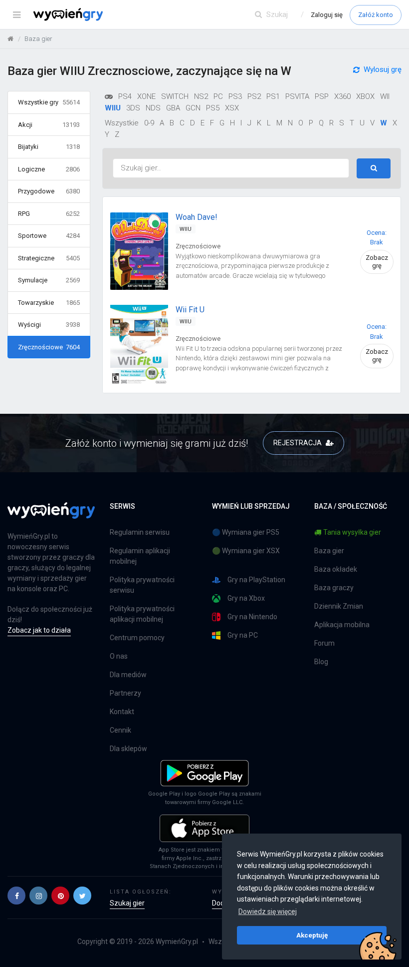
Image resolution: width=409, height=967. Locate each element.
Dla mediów (128, 675)
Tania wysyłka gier (352, 532)
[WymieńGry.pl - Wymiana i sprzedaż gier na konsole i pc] (68, 12)
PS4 (125, 96)
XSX (232, 107)
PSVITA (297, 96)
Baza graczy (334, 588)
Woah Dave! (196, 217)
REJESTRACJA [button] (298, 443)
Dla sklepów (128, 749)
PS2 (254, 96)
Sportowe (49, 235)
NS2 (201, 96)
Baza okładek (335, 569)
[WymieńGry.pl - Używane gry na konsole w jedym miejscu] (51, 516)
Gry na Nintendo (252, 617)
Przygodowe (49, 191)
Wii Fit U (190, 309)
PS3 (235, 96)
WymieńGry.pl (177, 942)
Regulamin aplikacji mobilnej (140, 556)
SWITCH (175, 96)
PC (218, 96)
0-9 (149, 122)
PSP (322, 96)
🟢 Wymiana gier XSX (246, 551)
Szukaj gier (127, 903)
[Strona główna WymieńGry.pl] (10, 38)
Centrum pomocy (137, 638)
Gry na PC (242, 635)
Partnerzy (125, 693)
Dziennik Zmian (338, 606)
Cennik (120, 730)
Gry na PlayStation (256, 580)
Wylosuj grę (383, 69)
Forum (324, 643)
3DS (133, 107)
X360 (342, 96)
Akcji (49, 124)
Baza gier (329, 551)
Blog (321, 662)
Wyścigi (49, 324)
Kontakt (122, 712)
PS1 (273, 96)
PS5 (212, 107)
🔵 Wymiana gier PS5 (245, 532)
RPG (49, 213)
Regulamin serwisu (140, 532)
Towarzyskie (49, 302)
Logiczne (49, 169)
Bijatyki (49, 146)
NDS (153, 107)
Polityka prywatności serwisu (142, 585)
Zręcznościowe (49, 347)
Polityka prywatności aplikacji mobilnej (142, 614)
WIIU (113, 107)
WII (385, 96)
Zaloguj (327, 14)
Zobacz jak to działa (39, 630)
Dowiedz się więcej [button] (267, 912)
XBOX (365, 96)
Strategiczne (49, 258)
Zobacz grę (377, 261)
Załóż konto (375, 14)
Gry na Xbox (246, 598)
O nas (119, 656)
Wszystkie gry (49, 102)
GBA (173, 107)
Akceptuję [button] (312, 935)
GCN (193, 107)
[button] (16, 896)
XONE (146, 96)
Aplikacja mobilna (342, 625)
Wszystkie (122, 122)
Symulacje (49, 280)
